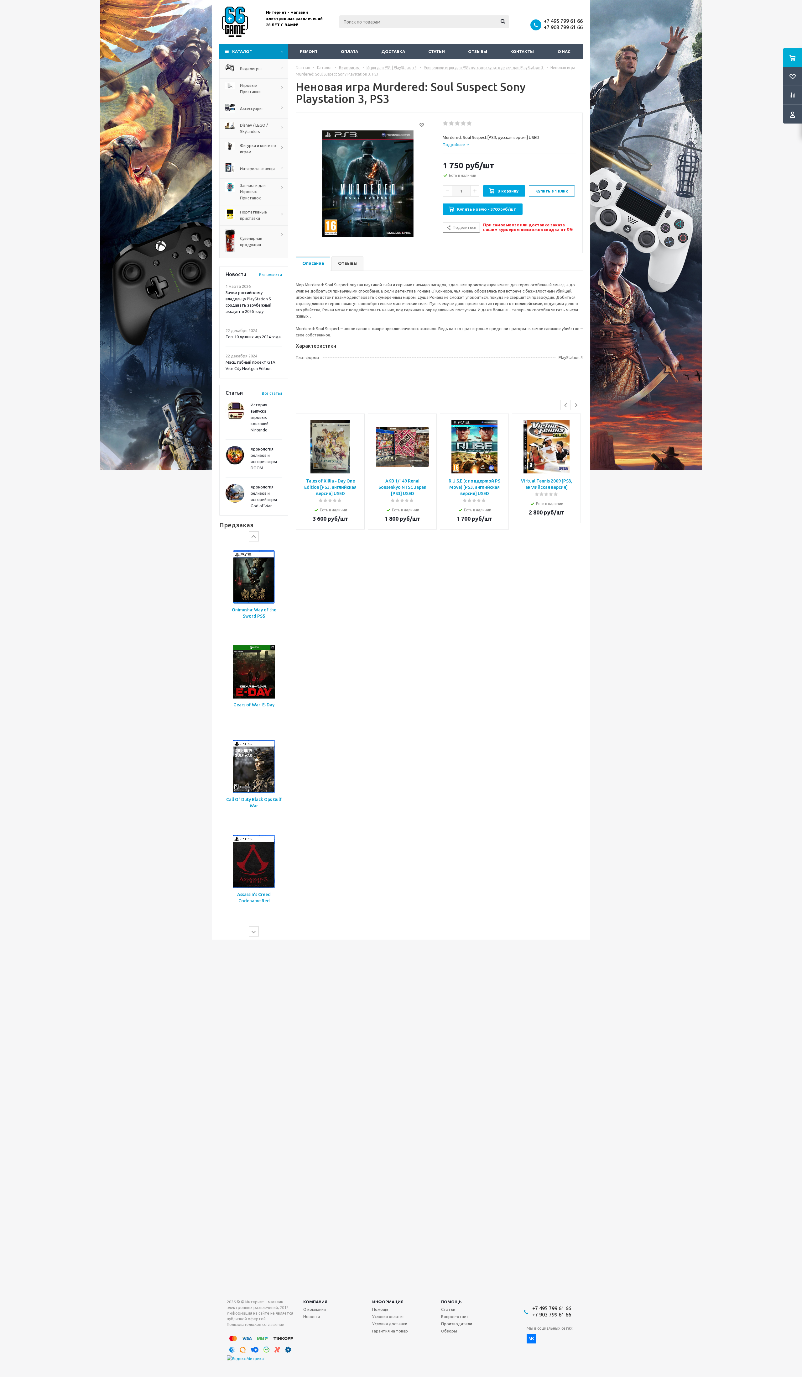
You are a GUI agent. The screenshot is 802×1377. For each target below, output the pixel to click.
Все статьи (272, 393)
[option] (253, 591)
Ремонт (309, 51)
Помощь (451, 1302)
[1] (446, 123)
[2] (452, 123)
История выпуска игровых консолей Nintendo (259, 417)
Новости (311, 1316)
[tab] (456, 144)
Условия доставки (389, 1324)
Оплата (349, 51)
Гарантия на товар (390, 1331)
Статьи (436, 51)
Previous (566, 405)
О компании (314, 1309)
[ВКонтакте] (531, 1338)
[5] (469, 123)
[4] (463, 123)
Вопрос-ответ (455, 1316)
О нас (564, 51)
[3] (458, 123)
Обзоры (449, 1331)
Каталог (242, 51)
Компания (315, 1302)
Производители (456, 1324)
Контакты (522, 51)
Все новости (270, 275)
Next (576, 405)
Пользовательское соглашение (255, 1324)
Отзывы (477, 51)
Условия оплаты (388, 1316)
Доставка (393, 51)
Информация (388, 1302)
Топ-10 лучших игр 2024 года (253, 337)
